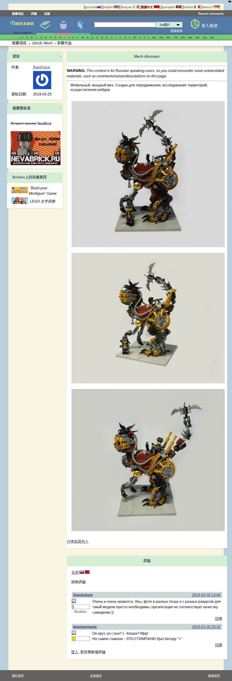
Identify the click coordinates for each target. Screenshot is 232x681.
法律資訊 (96, 675)
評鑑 (34, 13)
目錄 (47, 13)
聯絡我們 (214, 675)
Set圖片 (45, 25)
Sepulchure (83, 595)
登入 (74, 652)
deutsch (208, 7)
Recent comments (211, 13)
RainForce (41, 67)
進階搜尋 (176, 31)
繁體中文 (147, 7)
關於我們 (18, 675)
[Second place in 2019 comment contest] (73, 607)
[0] (87, 572)
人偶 (63, 25)
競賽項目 (18, 13)
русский (91, 7)
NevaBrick (44, 123)
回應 (218, 619)
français (127, 7)
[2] (82, 572)
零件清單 (81, 25)
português (169, 7)
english (108, 7)
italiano (189, 7)
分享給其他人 (78, 541)
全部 (75, 572)
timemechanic (85, 627)
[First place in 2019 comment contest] (73, 639)
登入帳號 (209, 26)
